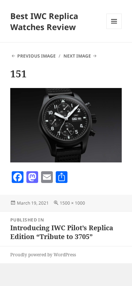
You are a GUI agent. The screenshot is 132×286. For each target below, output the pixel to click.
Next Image (77, 56)
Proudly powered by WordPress (43, 255)
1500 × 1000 (72, 203)
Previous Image (36, 56)
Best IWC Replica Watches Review (44, 21)
